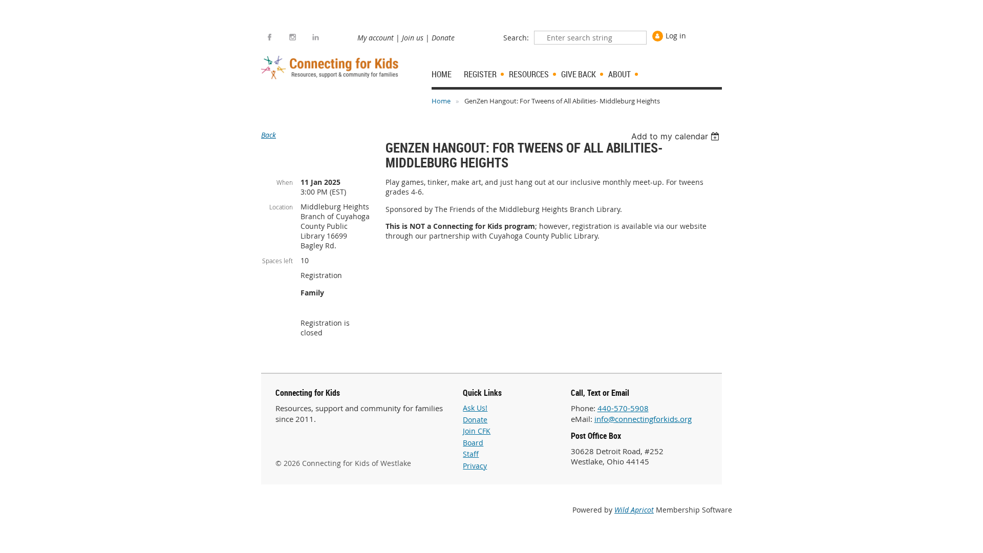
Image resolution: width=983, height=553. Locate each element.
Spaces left (277, 261)
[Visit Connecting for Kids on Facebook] (269, 37)
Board (473, 443)
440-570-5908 (623, 408)
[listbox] (676, 136)
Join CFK (476, 431)
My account (375, 37)
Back (268, 135)
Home (441, 100)
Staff (471, 454)
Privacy (475, 466)
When (284, 182)
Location (281, 207)
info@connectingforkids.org (643, 419)
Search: (516, 37)
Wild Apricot (634, 510)
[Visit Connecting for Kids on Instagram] (292, 37)
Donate (443, 37)
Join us (412, 37)
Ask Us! (475, 408)
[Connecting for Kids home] (331, 67)
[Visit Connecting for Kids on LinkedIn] (315, 37)
